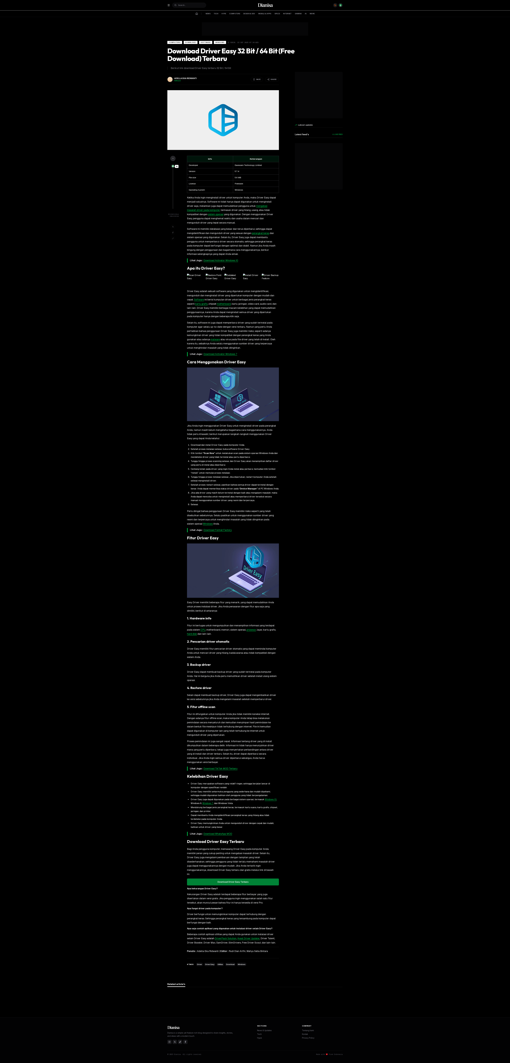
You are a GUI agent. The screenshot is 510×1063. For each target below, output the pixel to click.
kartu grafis (201, 304)
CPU (203, 629)
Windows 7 (207, 803)
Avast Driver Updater (248, 938)
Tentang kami (308, 1030)
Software (206, 42)
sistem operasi (215, 214)
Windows (219, 42)
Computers (174, 42)
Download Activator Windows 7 (220, 354)
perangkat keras (260, 233)
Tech (259, 1034)
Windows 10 (271, 799)
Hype (259, 1038)
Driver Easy (209, 964)
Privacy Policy (308, 1038)
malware (215, 339)
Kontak (305, 1034)
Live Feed (338, 134)
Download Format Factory (217, 530)
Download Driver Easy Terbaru (233, 882)
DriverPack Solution (225, 938)
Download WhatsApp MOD (217, 833)
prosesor (251, 629)
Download (190, 42)
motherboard (224, 304)
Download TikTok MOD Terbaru (220, 768)
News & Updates (264, 1030)
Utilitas (220, 964)
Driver (199, 964)
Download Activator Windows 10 (220, 260)
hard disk (192, 634)
